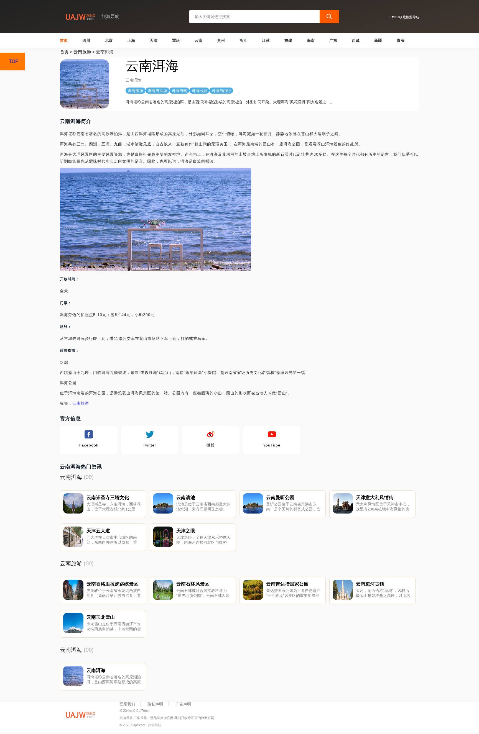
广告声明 (183, 704)
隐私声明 (155, 704)
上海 (131, 40)
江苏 (266, 40)
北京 (109, 40)
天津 (153, 40)
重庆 (176, 40)
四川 (86, 40)
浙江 (243, 40)
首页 (64, 40)
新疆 (378, 40)
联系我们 (127, 704)
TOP (13, 61)
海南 (311, 40)
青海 (400, 40)
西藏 (356, 40)
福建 (288, 40)
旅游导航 (154, 725)
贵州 (221, 40)
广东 (333, 40)
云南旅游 (82, 52)
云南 (198, 40)
